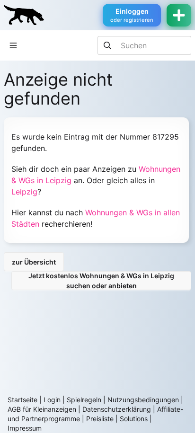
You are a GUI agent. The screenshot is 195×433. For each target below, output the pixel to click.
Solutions (134, 419)
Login (52, 400)
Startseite (22, 400)
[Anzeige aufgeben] (179, 15)
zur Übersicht (34, 262)
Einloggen (131, 15)
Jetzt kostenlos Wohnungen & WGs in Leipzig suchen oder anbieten (101, 281)
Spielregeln (84, 400)
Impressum (25, 428)
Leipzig (24, 191)
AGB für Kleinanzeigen (42, 409)
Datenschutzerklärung (116, 409)
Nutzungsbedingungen (143, 400)
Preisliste (100, 419)
